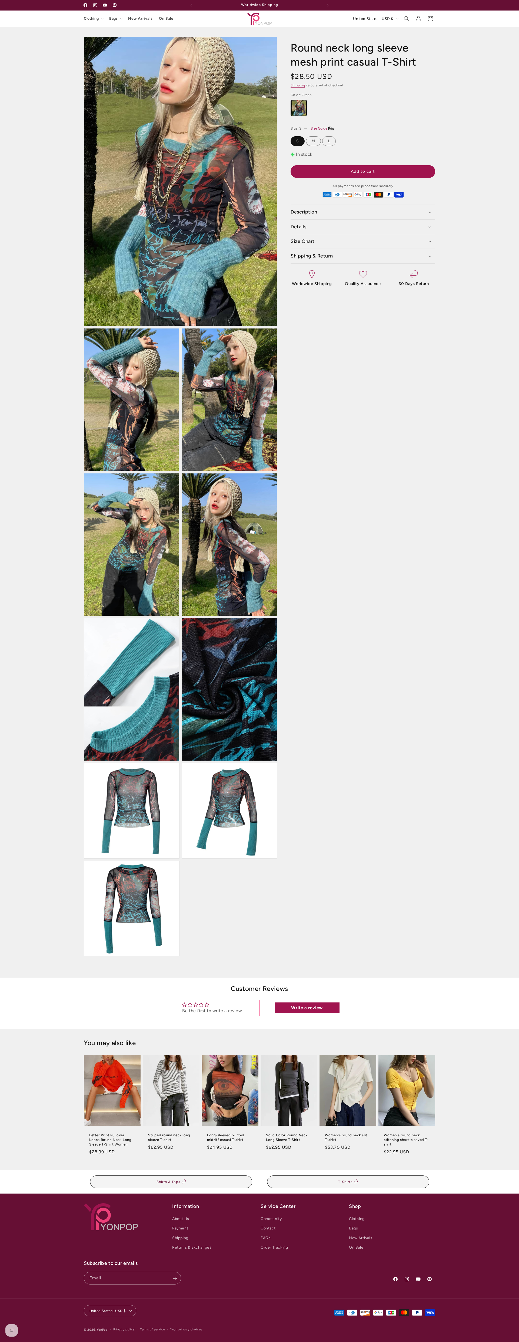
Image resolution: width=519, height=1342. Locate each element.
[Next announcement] (328, 5)
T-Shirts (346, 1182)
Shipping (298, 85)
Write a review (306, 1007)
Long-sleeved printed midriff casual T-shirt (225, 1137)
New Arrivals (140, 18)
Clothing (91, 18)
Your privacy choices (186, 1329)
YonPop (102, 1329)
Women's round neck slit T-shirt (346, 1137)
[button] (406, 19)
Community (271, 1218)
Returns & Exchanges (191, 1247)
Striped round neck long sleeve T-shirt (169, 1137)
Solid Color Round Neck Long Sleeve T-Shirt (287, 1137)
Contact (268, 1228)
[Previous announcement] (191, 5)
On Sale (166, 18)
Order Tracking (274, 1247)
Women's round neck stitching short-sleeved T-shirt (406, 1139)
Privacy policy (124, 1329)
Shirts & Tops (169, 1182)
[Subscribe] (175, 1278)
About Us (180, 1218)
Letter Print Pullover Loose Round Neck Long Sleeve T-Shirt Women (110, 1139)
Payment (180, 1228)
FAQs (266, 1238)
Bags (113, 18)
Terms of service (152, 1329)
